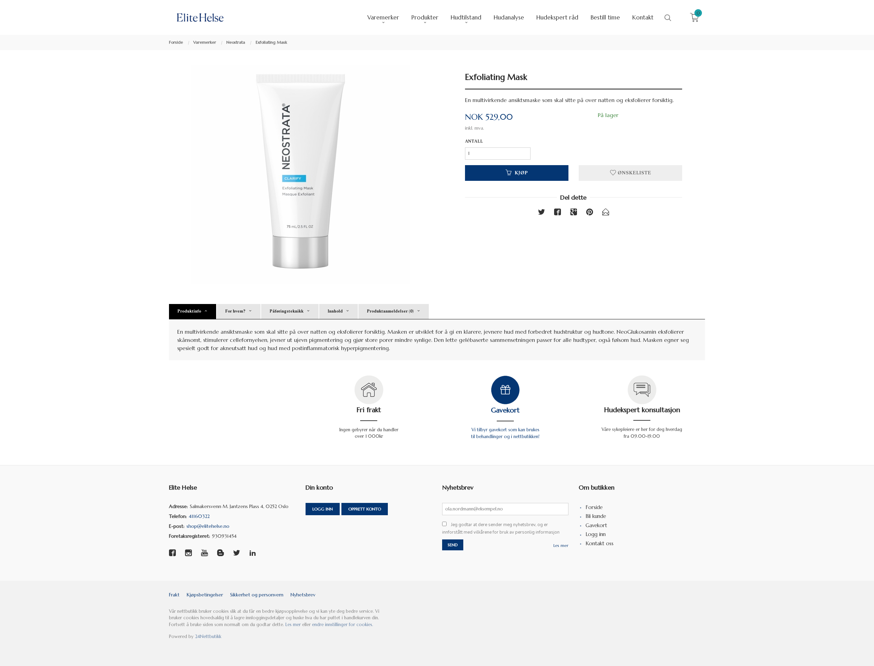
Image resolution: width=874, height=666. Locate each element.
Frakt (174, 595)
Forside (594, 507)
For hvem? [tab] (235, 311)
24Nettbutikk (208, 636)
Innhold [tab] (335, 311)
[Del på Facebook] (557, 213)
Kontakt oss (600, 543)
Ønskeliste (633, 172)
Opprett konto (364, 508)
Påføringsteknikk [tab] (286, 311)
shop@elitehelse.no (207, 526)
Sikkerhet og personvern (256, 595)
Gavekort (505, 410)
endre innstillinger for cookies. (342, 624)
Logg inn (322, 508)
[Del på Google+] (573, 213)
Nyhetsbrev (303, 595)
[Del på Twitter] (541, 213)
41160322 (199, 516)
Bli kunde (596, 516)
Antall (474, 142)
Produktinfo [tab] (189, 311)
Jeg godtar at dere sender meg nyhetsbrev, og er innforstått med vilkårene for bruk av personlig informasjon (501, 529)
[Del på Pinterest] (589, 213)
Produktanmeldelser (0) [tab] (390, 311)
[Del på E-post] (606, 213)
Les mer (560, 545)
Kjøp (521, 172)
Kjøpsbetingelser (205, 595)
